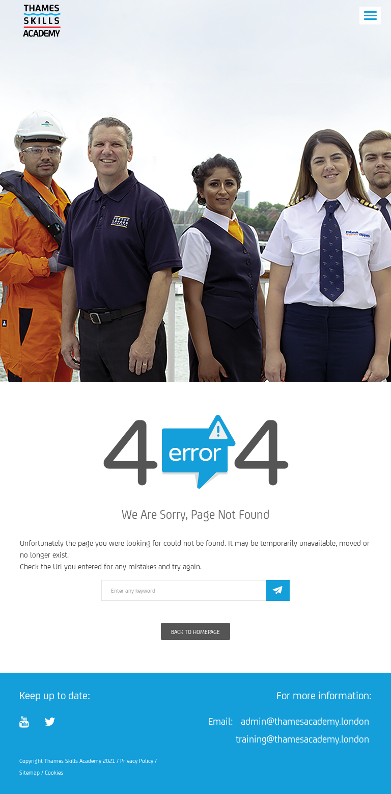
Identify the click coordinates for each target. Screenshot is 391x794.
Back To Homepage (195, 632)
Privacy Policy (136, 760)
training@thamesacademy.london (302, 739)
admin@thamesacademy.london (305, 721)
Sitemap (29, 772)
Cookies (54, 772)
